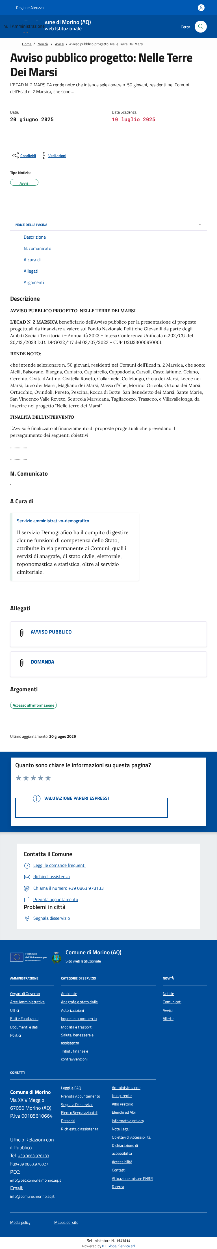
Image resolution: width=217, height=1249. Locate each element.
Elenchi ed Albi (124, 1112)
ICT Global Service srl (118, 1246)
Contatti (118, 1170)
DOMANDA (42, 661)
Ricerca (118, 1187)
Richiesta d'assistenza (79, 1129)
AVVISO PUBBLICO (51, 631)
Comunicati (172, 1002)
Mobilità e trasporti (76, 1027)
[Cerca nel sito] (201, 27)
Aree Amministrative (27, 1002)
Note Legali (121, 1129)
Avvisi (59, 44)
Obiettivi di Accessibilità (131, 1137)
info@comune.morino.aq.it (32, 1196)
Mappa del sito (66, 1223)
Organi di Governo (25, 994)
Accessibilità (122, 1162)
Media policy (20, 1223)
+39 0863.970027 (32, 1164)
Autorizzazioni (72, 1010)
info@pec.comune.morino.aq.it (35, 1180)
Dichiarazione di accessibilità (125, 1149)
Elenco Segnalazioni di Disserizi (79, 1116)
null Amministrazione (24, 26)
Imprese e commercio (79, 1018)
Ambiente (69, 994)
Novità (43, 44)
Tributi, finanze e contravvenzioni (74, 1055)
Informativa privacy (128, 1121)
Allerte (168, 1018)
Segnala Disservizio (77, 1105)
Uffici (14, 1010)
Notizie (168, 994)
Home (27, 44)
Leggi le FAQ (71, 1088)
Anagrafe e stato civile (79, 1002)
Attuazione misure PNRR (132, 1178)
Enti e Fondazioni (24, 1018)
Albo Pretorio (122, 1104)
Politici (15, 1035)
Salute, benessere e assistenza (77, 1039)
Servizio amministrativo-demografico (53, 520)
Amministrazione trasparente (126, 1092)
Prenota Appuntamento (80, 1096)
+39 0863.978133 (33, 1156)
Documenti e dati (24, 1027)
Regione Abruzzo (29, 7)
